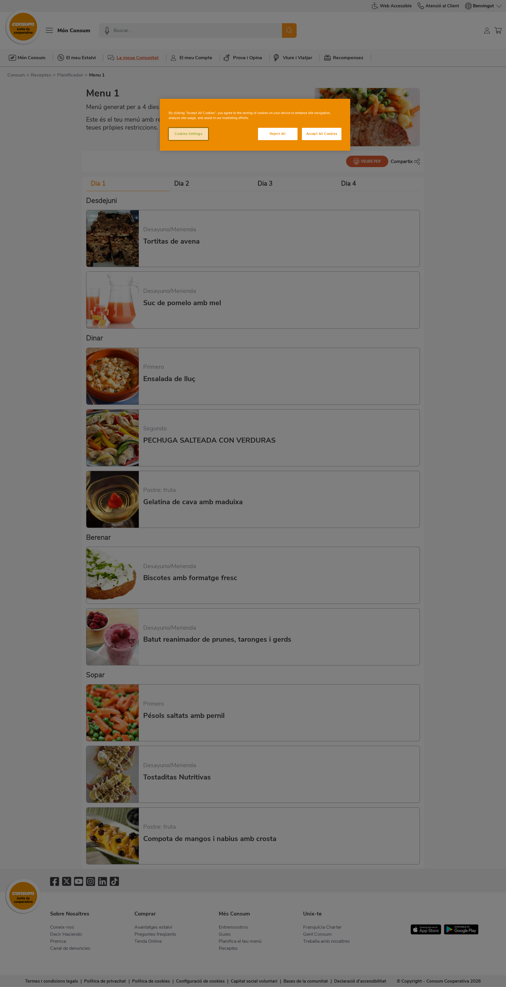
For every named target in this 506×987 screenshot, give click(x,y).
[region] (255, 125)
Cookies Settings (188, 133)
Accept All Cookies (321, 133)
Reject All (278, 133)
